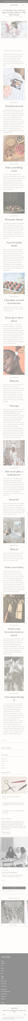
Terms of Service (9, 1018)
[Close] (26, 1006)
